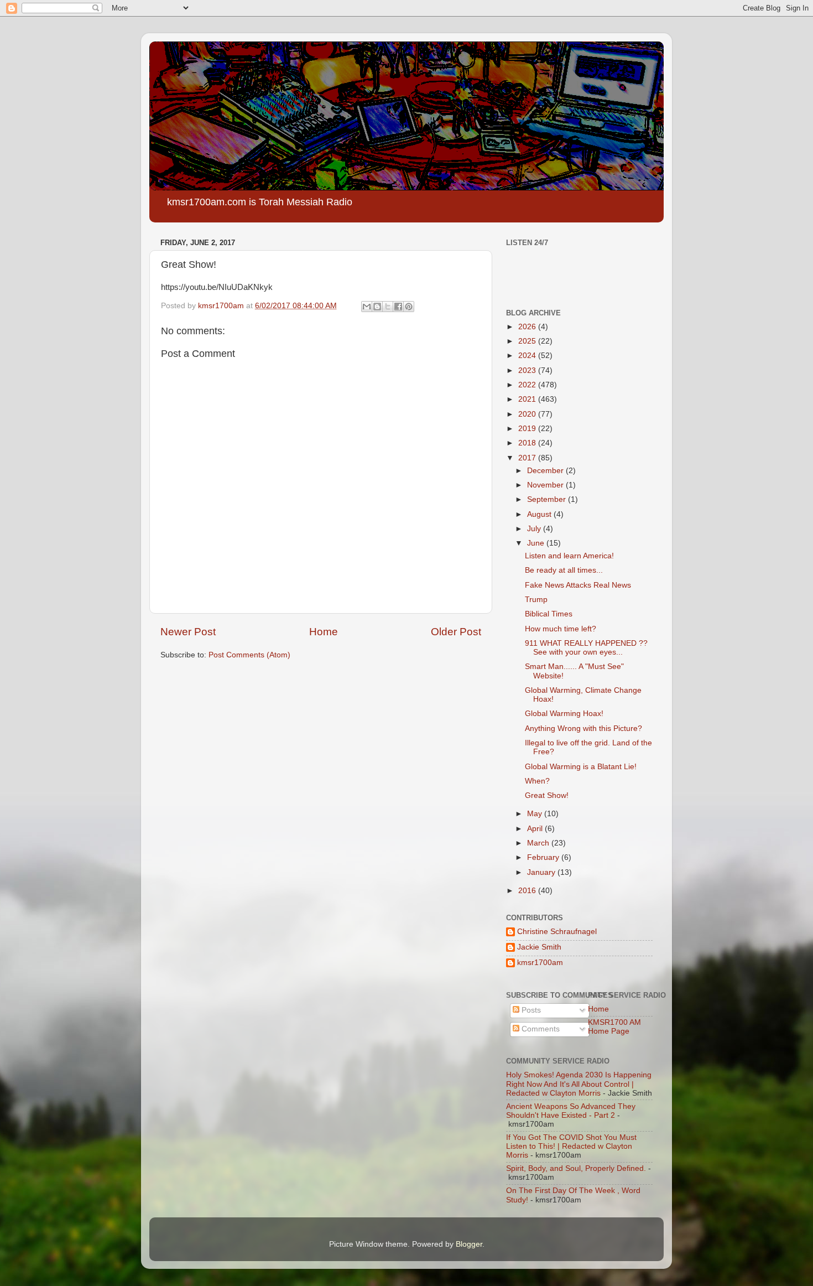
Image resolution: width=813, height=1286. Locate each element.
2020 (528, 414)
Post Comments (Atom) (249, 655)
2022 (528, 385)
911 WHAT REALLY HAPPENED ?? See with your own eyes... (586, 647)
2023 (528, 370)
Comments (539, 1029)
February (544, 857)
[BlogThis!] (377, 306)
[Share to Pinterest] (408, 306)
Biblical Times (548, 614)
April (536, 829)
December (546, 470)
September (547, 499)
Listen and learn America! (569, 556)
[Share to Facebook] (398, 306)
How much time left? (560, 629)
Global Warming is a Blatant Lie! (581, 767)
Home (323, 631)
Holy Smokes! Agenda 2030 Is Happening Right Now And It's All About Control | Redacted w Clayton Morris (579, 1084)
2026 (528, 327)
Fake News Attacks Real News (578, 585)
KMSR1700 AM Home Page (614, 1026)
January (542, 872)
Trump (536, 599)
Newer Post (188, 631)
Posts (530, 1010)
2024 (528, 355)
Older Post (456, 631)
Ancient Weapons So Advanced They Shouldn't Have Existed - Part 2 (570, 1110)
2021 (528, 399)
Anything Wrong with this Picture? (583, 728)
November (546, 485)
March (539, 843)
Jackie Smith (539, 947)
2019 (528, 428)
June (536, 543)
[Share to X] (387, 306)
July (535, 529)
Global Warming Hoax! (564, 713)
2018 (528, 443)
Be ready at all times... (564, 570)
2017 (528, 458)
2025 (528, 341)
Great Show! (547, 795)
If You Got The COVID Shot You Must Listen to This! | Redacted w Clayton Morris (571, 1146)
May (535, 814)
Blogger (469, 1244)
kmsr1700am (540, 962)
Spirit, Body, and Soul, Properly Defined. (576, 1168)
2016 (528, 890)
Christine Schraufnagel (557, 931)
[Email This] (366, 306)
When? (537, 781)
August (540, 514)
